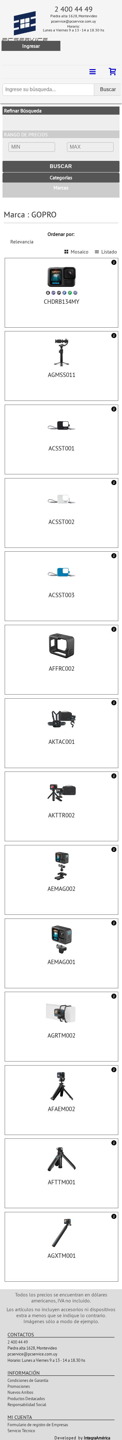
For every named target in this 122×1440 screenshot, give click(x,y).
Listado (109, 251)
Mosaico (80, 251)
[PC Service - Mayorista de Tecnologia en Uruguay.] (13, 31)
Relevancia (21, 241)
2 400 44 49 (73, 9)
